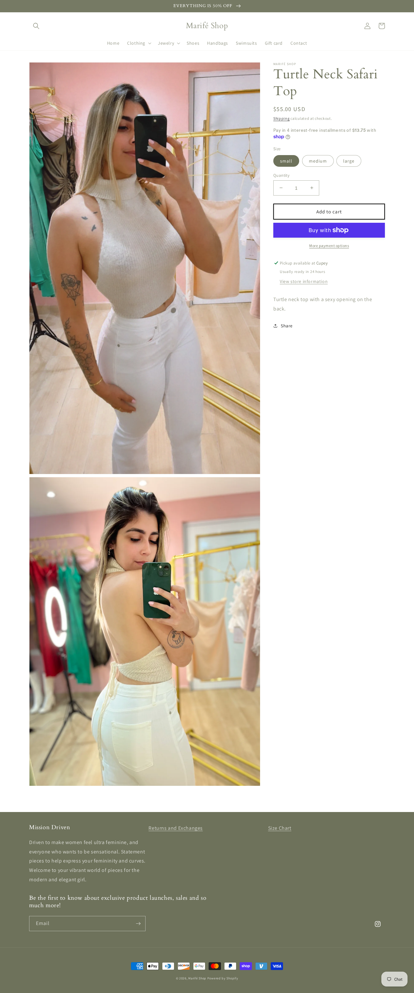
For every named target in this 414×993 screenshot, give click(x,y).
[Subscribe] (138, 923)
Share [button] (287, 325)
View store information (304, 281)
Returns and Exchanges (175, 828)
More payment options (329, 245)
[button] (36, 26)
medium (318, 161)
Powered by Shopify (222, 978)
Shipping (281, 118)
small (286, 161)
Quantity (281, 175)
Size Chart (279, 828)
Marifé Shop (197, 978)
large (348, 161)
